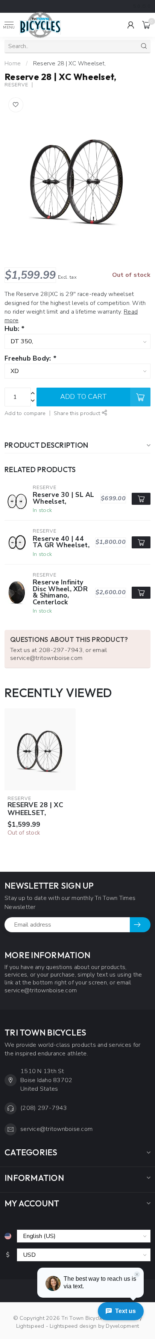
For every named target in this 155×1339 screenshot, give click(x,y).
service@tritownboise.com (56, 1129)
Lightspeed (30, 1326)
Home (13, 63)
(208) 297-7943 (43, 1108)
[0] (146, 24)
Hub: (14, 329)
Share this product (78, 413)
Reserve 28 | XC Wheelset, (69, 63)
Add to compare (25, 413)
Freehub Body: (30, 358)
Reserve (16, 85)
